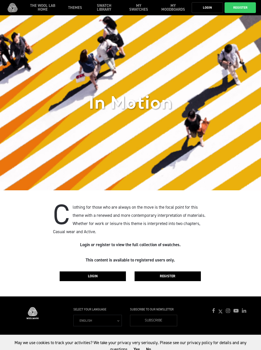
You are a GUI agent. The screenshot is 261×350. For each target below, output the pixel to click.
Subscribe (153, 320)
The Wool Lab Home (42, 7)
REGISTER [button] (240, 7)
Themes (75, 7)
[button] (214, 311)
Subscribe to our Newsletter (152, 309)
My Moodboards (173, 7)
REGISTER (167, 276)
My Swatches (138, 7)
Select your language (89, 309)
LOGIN (93, 276)
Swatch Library (104, 7)
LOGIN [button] (207, 7)
